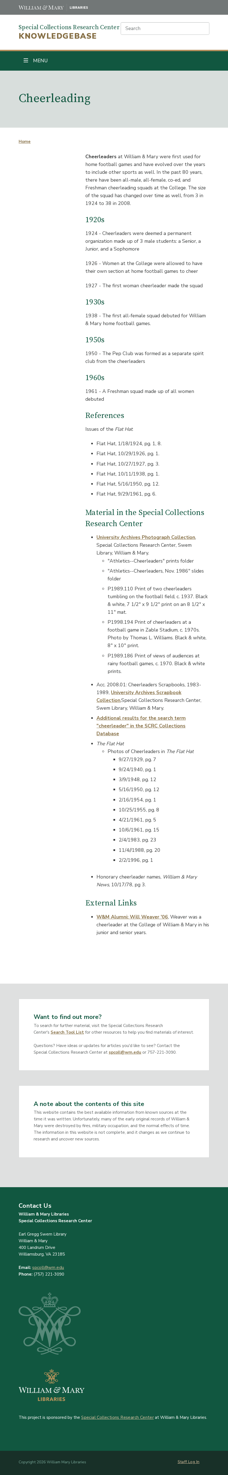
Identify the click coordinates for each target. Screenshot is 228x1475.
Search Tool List (67, 1032)
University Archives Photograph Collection (145, 537)
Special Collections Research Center (117, 1417)
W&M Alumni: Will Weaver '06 (132, 917)
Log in (193, 1461)
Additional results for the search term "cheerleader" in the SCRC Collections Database (141, 726)
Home (25, 141)
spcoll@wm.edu (125, 1052)
